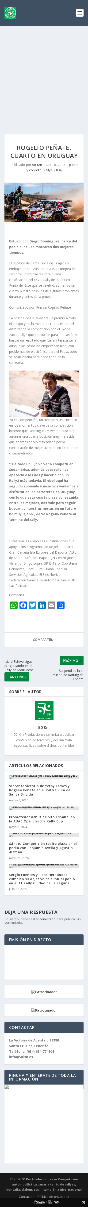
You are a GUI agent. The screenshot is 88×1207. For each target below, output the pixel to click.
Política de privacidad (53, 1196)
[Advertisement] (44, 72)
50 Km (37, 164)
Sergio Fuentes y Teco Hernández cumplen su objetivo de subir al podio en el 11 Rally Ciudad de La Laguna (42, 878)
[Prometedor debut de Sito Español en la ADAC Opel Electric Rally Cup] (44, 808)
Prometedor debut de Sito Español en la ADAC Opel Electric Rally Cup (42, 819)
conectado (47, 919)
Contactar (26, 1196)
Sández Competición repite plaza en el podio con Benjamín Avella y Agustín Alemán (43, 847)
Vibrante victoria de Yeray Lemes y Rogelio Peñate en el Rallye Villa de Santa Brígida (39, 790)
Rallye (47, 170)
